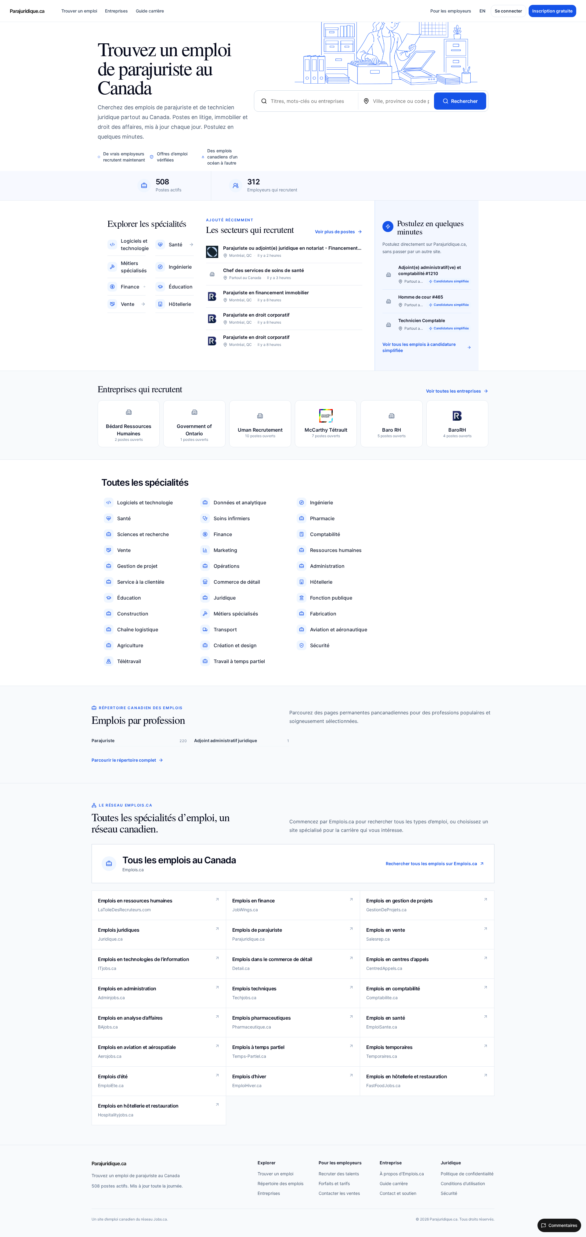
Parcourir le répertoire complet (124, 760)
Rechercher (464, 101)
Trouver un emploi (79, 10)
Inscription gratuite (552, 10)
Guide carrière (150, 10)
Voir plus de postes (335, 231)
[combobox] (312, 101)
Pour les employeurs (450, 10)
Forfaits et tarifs (334, 1183)
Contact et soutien (398, 1193)
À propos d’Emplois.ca (402, 1173)
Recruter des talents (339, 1173)
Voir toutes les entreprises (453, 391)
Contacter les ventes (339, 1193)
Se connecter (508, 10)
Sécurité (449, 1193)
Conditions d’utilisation (463, 1183)
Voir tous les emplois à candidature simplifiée (419, 347)
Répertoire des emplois (280, 1183)
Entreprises (116, 10)
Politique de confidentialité (467, 1173)
